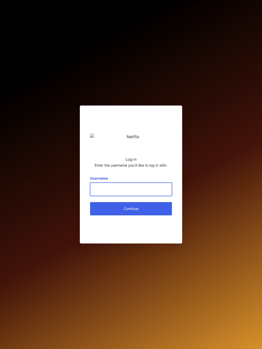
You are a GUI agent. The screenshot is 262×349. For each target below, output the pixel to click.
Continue (131, 208)
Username (99, 178)
